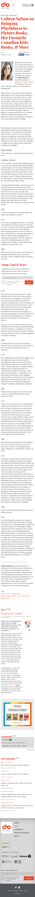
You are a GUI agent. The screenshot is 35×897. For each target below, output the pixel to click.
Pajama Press (16, 594)
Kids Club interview (23, 596)
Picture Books (5, 598)
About (16, 836)
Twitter (16, 887)
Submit (32, 5)
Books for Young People (8, 596)
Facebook (19, 887)
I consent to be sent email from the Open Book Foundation (13, 283)
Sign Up (29, 283)
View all (29, 750)
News (16, 826)
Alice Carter (11, 685)
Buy (6, 609)
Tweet (27, 55)
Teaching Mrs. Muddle (11, 613)
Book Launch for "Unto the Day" (13, 743)
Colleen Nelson (5, 594)
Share (21, 55)
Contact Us (17, 893)
